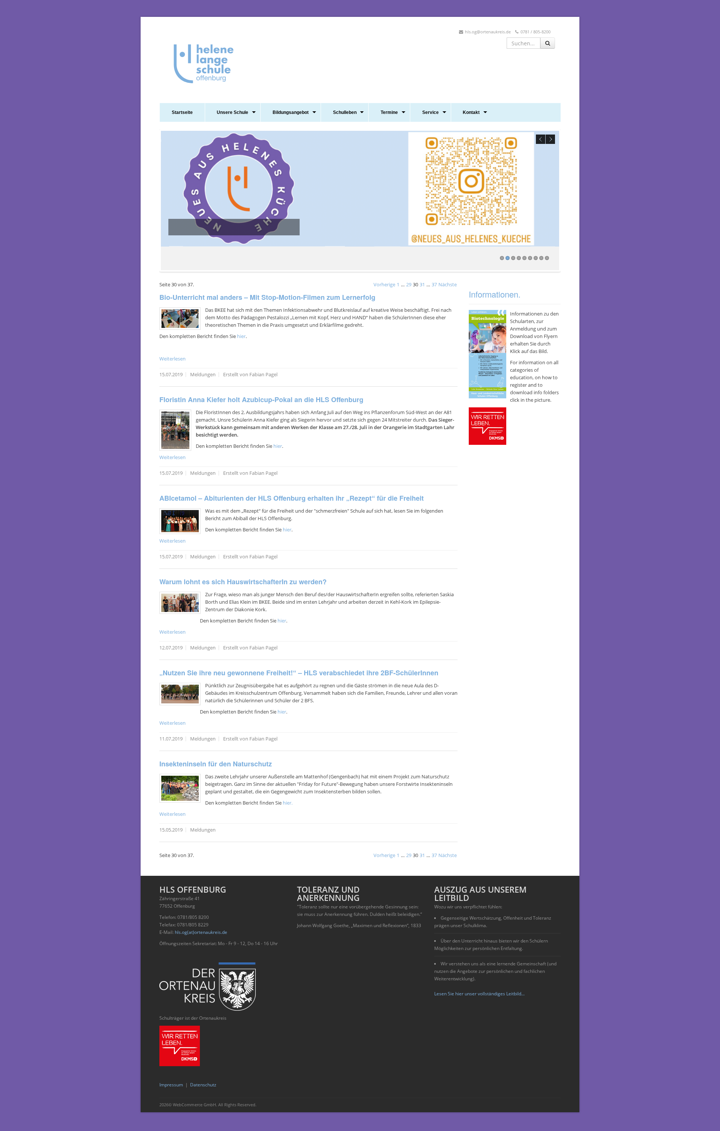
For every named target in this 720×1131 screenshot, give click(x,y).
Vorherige (384, 284)
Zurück (540, 139)
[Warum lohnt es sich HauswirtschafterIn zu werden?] (180, 603)
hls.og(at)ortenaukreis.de (201, 932)
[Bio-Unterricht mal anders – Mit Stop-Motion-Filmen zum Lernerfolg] (180, 318)
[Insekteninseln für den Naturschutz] (180, 788)
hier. (287, 802)
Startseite (182, 112)
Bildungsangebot (291, 112)
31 (422, 284)
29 (408, 284)
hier (241, 336)
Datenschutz (203, 1085)
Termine (389, 112)
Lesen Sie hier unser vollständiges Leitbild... (479, 993)
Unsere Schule (232, 112)
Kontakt (471, 112)
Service (430, 112)
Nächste (447, 284)
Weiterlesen (172, 358)
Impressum (171, 1085)
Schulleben (345, 112)
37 (434, 284)
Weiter (550, 139)
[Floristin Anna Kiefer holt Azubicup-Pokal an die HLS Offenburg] (175, 430)
